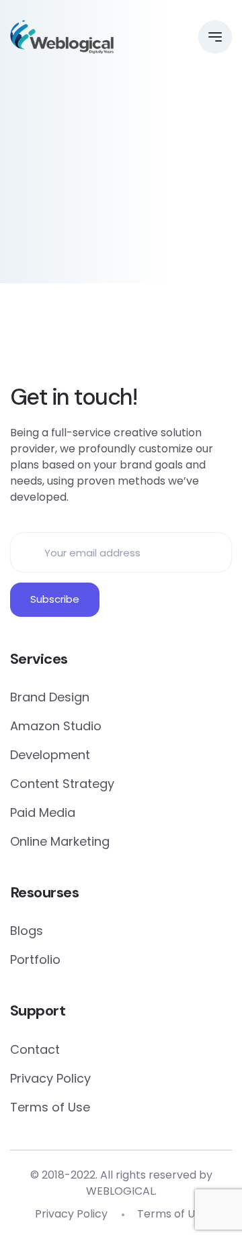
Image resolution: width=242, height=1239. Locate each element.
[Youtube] (215, 337)
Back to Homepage (121, 247)
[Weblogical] (62, 37)
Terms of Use (50, 1107)
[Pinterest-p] (64, 337)
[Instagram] (140, 337)
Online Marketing (60, 841)
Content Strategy (62, 783)
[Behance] (177, 337)
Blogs (26, 930)
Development (50, 754)
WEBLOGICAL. (121, 1191)
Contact (35, 1049)
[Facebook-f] (27, 337)
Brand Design (49, 697)
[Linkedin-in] (102, 337)
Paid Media (42, 812)
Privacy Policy (50, 1078)
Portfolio (35, 959)
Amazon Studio (56, 725)
